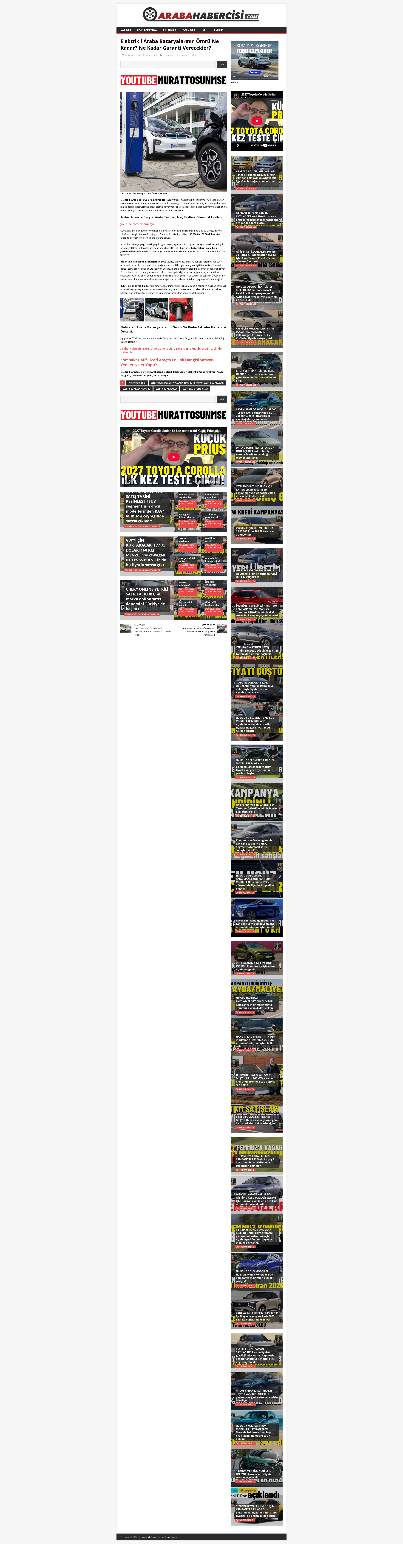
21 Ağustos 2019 (132, 55)
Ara (222, 64)
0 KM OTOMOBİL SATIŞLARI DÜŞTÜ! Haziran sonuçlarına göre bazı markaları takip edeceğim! (257, 1120)
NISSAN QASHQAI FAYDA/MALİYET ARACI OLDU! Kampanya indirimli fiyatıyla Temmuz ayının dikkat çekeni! (255, 1003)
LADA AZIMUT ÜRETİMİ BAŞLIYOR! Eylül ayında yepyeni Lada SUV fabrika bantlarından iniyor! (257, 1316)
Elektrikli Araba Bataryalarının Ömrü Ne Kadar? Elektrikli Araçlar (187, 383)
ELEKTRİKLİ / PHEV (171, 55)
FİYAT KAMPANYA (147, 29)
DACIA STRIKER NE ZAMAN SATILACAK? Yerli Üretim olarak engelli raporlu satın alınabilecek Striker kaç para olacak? (257, 218)
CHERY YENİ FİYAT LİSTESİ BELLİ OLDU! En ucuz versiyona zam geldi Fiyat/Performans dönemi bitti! (256, 375)
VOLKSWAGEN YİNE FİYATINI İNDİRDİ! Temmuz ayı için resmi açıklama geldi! (255, 966)
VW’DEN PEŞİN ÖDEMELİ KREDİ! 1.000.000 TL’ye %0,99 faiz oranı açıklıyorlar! (255, 531)
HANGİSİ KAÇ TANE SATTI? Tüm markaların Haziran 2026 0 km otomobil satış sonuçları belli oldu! (255, 1041)
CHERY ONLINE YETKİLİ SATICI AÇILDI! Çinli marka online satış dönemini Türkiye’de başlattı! (147, 598)
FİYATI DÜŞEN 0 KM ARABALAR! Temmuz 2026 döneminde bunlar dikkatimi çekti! (256, 808)
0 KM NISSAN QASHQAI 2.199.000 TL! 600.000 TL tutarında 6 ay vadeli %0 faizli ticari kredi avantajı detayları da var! (256, 414)
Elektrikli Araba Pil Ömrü (136, 389)
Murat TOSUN (151, 55)
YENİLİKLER (188, 29)
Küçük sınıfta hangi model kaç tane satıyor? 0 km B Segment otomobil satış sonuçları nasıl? (255, 924)
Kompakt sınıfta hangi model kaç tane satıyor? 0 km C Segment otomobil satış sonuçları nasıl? (254, 845)
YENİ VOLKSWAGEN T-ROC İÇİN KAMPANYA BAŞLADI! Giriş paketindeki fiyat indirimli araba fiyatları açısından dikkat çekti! (256, 1511)
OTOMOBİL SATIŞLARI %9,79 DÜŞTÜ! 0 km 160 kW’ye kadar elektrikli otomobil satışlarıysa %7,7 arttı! (255, 1079)
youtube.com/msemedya (137, 224)
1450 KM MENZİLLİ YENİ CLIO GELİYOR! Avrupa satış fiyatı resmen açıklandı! (253, 1474)
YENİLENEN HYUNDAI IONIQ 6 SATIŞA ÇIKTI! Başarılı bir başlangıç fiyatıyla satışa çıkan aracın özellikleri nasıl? (255, 491)
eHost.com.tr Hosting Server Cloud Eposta (158, 1537)
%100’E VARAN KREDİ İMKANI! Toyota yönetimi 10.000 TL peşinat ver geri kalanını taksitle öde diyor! (257, 1395)
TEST (204, 29)
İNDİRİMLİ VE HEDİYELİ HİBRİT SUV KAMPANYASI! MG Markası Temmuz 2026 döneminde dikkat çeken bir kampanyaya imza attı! (257, 610)
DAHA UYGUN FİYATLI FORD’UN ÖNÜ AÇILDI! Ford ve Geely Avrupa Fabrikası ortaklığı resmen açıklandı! (255, 452)
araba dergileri (137, 383)
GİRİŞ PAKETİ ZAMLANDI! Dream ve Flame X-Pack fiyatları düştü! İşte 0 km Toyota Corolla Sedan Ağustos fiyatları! (256, 256)
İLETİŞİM (218, 29)
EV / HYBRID (169, 29)
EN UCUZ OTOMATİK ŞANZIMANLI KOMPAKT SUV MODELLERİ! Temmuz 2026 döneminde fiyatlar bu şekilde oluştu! (255, 882)
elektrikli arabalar (166, 389)
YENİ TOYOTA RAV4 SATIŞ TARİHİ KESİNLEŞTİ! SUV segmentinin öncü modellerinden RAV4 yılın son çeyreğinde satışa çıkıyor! (145, 506)
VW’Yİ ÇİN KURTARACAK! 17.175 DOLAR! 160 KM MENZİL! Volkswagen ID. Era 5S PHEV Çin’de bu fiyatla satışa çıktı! (146, 552)
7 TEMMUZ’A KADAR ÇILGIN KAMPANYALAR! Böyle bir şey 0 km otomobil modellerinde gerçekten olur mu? (255, 1160)
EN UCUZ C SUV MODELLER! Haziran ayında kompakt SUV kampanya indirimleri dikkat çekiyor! (254, 1276)
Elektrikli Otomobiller (195, 389)
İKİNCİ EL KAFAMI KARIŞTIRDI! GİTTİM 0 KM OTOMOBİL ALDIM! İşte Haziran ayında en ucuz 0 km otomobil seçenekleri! (257, 1199)
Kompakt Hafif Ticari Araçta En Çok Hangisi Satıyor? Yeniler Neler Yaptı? (167, 362)
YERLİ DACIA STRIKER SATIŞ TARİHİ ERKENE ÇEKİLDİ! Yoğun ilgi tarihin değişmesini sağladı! (257, 651)
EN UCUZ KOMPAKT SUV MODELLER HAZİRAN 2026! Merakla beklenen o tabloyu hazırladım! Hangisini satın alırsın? (254, 1432)
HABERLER (125, 29)
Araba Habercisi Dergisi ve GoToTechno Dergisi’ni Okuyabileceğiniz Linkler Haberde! (171, 350)
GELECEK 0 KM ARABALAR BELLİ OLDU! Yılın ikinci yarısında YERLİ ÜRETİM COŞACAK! (256, 574)
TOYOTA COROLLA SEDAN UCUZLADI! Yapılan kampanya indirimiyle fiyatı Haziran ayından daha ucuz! (255, 687)
